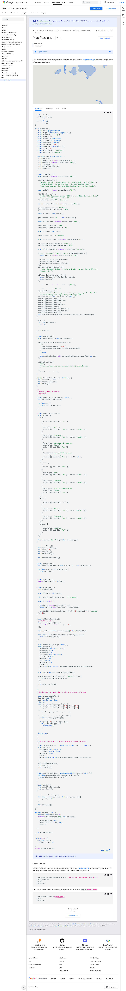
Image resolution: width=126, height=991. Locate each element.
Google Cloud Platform (85, 979)
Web (4, 8)
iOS (60, 964)
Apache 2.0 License (36, 926)
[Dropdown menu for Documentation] (65, 2)
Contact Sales (94, 964)
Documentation (57, 2)
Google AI (99, 979)
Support (92, 967)
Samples (24, 13)
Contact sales (111, 8)
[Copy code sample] (111, 112)
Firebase (71, 979)
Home (34, 30)
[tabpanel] (73, 485)
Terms (31, 987)
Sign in (121, 2)
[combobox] (91, 2)
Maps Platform (21, 2)
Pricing (46, 2)
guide (50, 856)
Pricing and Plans (95, 961)
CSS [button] (57, 108)
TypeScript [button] (38, 108)
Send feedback (105, 38)
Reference (14, 13)
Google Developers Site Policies (63, 926)
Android (61, 961)
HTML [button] (64, 108)
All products (109, 979)
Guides (4, 13)
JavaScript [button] (49, 108)
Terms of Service (95, 971)
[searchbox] (13, 19)
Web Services (63, 971)
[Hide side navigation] (24, 987)
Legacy (43, 13)
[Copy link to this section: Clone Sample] (47, 864)
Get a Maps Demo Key (44, 21)
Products (38, 2)
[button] (13, 28)
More (71, 2)
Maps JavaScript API (19, 8)
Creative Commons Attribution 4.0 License (82, 924)
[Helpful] (108, 30)
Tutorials (31, 967)
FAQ (30, 961)
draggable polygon (89, 60)
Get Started (96, 8)
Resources (34, 13)
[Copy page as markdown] (57, 38)
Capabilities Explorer (35, 964)
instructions (83, 868)
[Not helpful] (111, 30)
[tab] (38, 108)
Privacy (37, 987)
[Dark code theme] (108, 112)
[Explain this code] (104, 112)
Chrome (62, 979)
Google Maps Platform (52, 30)
